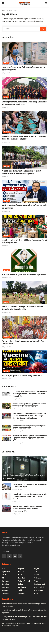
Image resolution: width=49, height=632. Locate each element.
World (36, 593)
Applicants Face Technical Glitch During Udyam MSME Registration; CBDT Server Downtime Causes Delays (30, 394)
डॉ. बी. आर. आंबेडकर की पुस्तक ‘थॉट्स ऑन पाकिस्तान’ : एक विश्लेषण (24, 275)
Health (6, 63)
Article (4, 575)
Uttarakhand (38, 590)
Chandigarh (7, 336)
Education (7, 132)
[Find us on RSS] (20, 556)
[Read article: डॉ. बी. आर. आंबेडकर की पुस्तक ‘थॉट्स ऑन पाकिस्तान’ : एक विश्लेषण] (24, 260)
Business (5, 581)
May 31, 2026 (17, 514)
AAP (3, 569)
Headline (6, 201)
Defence (5, 590)
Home (3, 10)
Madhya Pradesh (24, 581)
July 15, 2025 (17, 399)
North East (22, 587)
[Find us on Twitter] (9, 556)
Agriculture (6, 572)
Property (21, 593)
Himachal (6, 166)
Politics (20, 590)
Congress (5, 587)
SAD (35, 572)
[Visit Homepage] (24, 3)
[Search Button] (46, 3)
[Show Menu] (3, 3)
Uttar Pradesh (39, 587)
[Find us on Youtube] (15, 556)
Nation (20, 584)
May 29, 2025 (17, 501)
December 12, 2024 (19, 421)
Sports (6, 97)
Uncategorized (39, 584)
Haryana (21, 569)
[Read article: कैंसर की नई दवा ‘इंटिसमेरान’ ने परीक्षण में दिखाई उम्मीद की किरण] (24, 361)
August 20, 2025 (18, 489)
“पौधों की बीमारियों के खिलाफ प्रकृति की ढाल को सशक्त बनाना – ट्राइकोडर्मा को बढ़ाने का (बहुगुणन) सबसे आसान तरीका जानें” (30, 438)
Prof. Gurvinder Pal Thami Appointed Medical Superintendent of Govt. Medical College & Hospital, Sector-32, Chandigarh (29, 416)
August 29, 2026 (7, 73)
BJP (3, 578)
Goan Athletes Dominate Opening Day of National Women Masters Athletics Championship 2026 (28, 508)
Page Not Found (12, 10)
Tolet (35, 581)
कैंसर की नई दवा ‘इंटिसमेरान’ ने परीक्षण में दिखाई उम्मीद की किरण (22, 376)
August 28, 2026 (7, 277)
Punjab (36, 569)
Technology (38, 578)
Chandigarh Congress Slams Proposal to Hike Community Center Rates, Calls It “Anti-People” (30, 496)
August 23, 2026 (7, 379)
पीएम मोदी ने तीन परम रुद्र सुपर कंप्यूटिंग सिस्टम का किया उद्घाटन (24, 475)
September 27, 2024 (9, 478)
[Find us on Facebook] (4, 556)
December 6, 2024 (18, 409)
